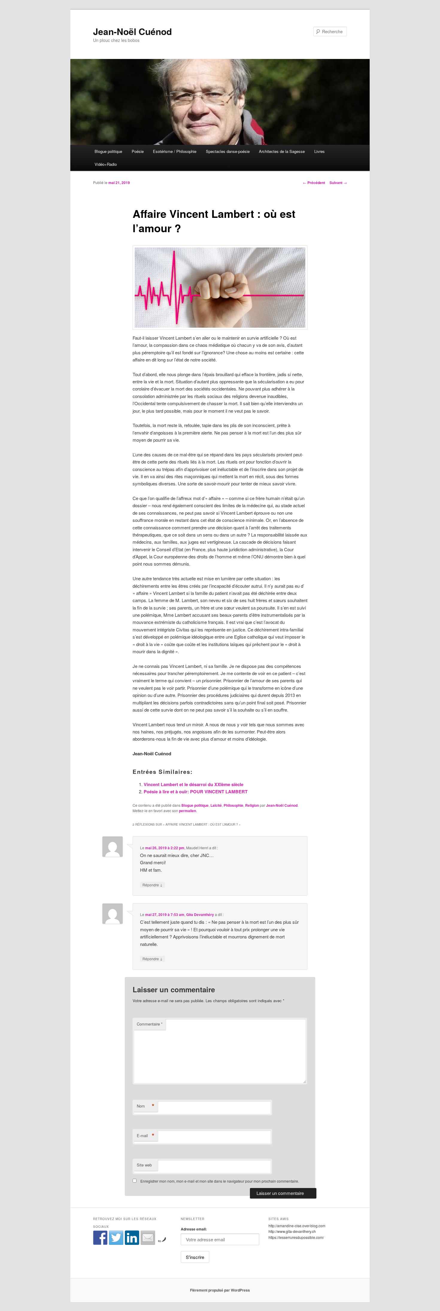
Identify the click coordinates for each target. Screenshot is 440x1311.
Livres (319, 151)
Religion (252, 805)
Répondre (152, 884)
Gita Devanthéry (200, 914)
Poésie (138, 151)
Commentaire (150, 1024)
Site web (144, 1165)
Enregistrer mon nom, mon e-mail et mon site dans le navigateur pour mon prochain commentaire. (219, 1181)
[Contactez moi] (148, 1238)
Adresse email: (194, 1229)
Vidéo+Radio (106, 164)
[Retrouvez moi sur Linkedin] (132, 1238)
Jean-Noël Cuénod (132, 31)
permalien (187, 810)
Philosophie (233, 805)
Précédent (314, 182)
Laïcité (216, 805)
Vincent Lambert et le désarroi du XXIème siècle (193, 784)
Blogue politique (108, 151)
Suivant (338, 182)
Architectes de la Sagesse (282, 151)
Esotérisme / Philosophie (174, 151)
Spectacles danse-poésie (228, 151)
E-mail (145, 1135)
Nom (145, 1106)
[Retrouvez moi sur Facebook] (100, 1238)
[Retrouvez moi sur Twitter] (116, 1238)
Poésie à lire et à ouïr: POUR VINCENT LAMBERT (196, 791)
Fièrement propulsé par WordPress (220, 1290)
